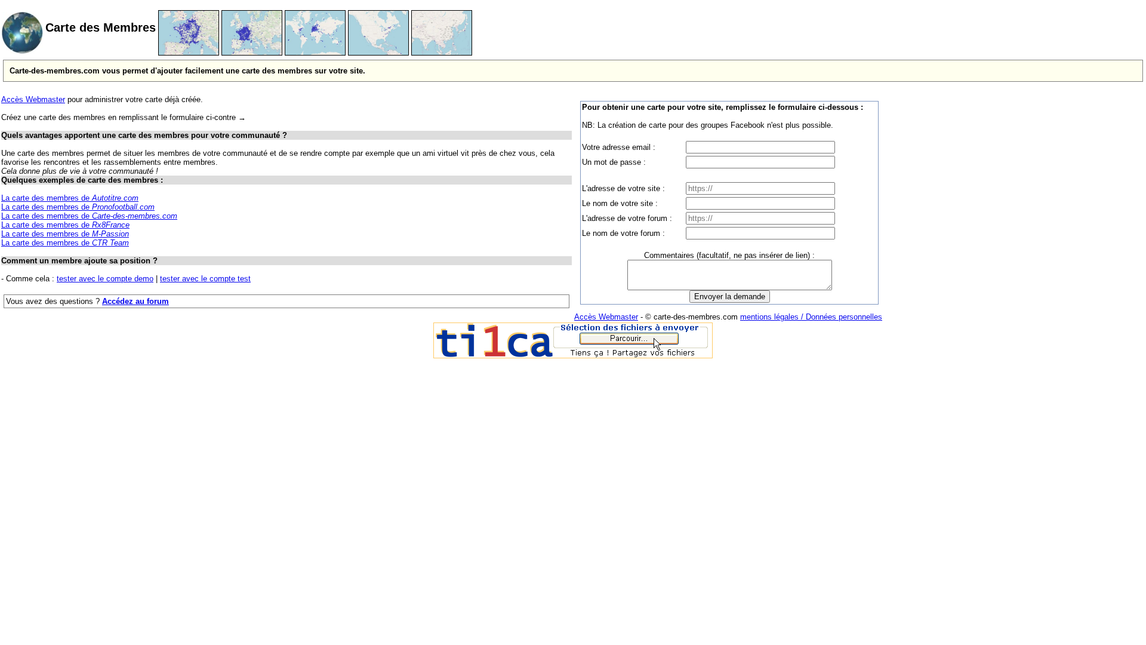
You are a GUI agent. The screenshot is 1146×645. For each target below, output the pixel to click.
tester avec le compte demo (105, 278)
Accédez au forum (135, 301)
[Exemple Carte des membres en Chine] (441, 52)
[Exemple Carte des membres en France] (188, 52)
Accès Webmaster (33, 99)
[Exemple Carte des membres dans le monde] (315, 52)
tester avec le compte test (205, 278)
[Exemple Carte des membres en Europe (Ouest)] (251, 52)
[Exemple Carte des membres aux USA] (378, 52)
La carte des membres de (69, 198)
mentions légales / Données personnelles (811, 316)
